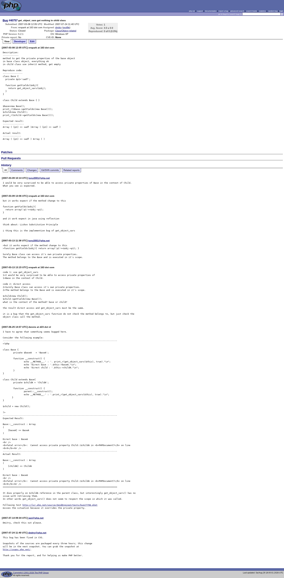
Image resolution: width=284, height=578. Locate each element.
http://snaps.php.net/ (16, 549)
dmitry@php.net (37, 532)
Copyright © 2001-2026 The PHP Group (31, 573)
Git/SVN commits (50, 170)
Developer (19, 41)
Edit (32, 41)
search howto (251, 11)
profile (66, 27)
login (281, 11)
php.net (192, 11)
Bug (5, 20)
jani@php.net (36, 518)
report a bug (223, 11)
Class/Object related (65, 30)
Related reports (71, 170)
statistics (262, 11)
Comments (17, 170)
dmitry (58, 27)
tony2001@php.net (39, 178)
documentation (211, 11)
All (5, 170)
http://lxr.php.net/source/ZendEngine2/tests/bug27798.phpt (60, 505)
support (200, 11)
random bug (273, 11)
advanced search (237, 11)
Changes (32, 170)
